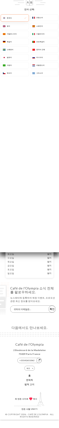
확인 (52, 308)
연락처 (29, 380)
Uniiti (34, 409)
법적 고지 (29, 384)
